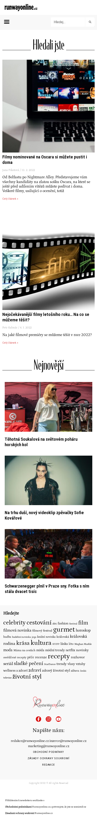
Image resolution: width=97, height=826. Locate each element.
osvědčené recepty (14, 657)
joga (34, 637)
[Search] (90, 22)
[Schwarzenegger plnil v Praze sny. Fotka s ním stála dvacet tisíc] (48, 553)
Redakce (48, 764)
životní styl (27, 676)
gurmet (64, 629)
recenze (41, 657)
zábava (75, 670)
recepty (59, 656)
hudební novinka (21, 637)
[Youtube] (58, 719)
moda (7, 650)
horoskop (83, 630)
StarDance (50, 664)
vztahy (80, 664)
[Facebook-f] (38, 719)
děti (55, 623)
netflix (70, 650)
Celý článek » (10, 198)
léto (71, 644)
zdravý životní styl (56, 671)
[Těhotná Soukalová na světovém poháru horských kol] (48, 406)
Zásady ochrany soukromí (48, 758)
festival (73, 623)
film (83, 623)
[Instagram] (48, 719)
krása (23, 643)
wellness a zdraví (15, 671)
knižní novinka (46, 636)
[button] (6, 21)
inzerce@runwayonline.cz (67, 741)
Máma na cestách (24, 650)
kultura (41, 643)
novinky (82, 650)
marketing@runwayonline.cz (48, 746)
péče (30, 657)
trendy (62, 664)
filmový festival (42, 630)
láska (64, 644)
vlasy (71, 664)
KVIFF (56, 644)
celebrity (14, 622)
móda (40, 650)
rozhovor (78, 657)
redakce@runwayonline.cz (30, 741)
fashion (63, 623)
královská (63, 637)
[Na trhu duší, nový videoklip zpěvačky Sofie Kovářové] (48, 480)
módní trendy (55, 650)
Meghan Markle (83, 644)
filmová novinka (17, 630)
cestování (39, 622)
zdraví (34, 670)
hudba (7, 636)
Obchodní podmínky (48, 752)
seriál (8, 663)
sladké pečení (28, 663)
